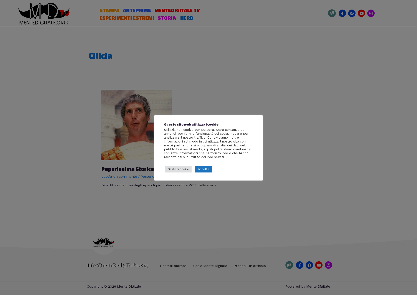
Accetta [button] (203, 169)
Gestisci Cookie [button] (178, 169)
